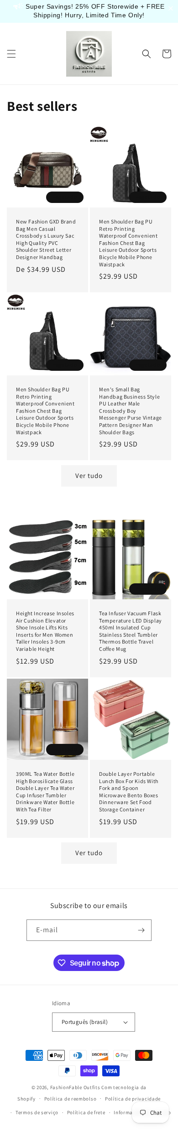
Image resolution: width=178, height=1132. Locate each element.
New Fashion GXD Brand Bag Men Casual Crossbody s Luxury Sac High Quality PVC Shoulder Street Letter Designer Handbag (46, 239)
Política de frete (86, 1112)
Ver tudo (89, 475)
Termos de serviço (37, 1112)
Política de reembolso (70, 1099)
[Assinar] (141, 930)
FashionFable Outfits (75, 1087)
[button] (11, 54)
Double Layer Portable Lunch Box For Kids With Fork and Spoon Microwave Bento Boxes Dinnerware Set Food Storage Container (128, 791)
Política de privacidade (133, 1099)
